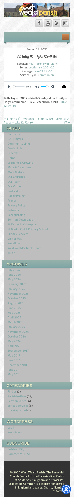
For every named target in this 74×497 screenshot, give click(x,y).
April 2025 (14, 317)
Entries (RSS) (16, 449)
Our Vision (14, 186)
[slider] (18, 86)
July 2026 (14, 270)
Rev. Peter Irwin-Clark (43, 63)
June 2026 (14, 274)
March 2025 (15, 322)
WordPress (15, 432)
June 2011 (14, 369)
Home (11, 158)
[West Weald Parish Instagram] (65, 23)
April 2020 (14, 346)
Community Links (19, 143)
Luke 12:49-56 (43, 71)
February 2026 (17, 284)
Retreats (13, 210)
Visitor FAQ (15, 238)
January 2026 (16, 289)
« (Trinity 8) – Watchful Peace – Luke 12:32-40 (19, 120)
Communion (46, 75)
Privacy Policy (16, 205)
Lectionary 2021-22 (41, 67)
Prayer (12, 200)
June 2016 (14, 360)
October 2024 (17, 336)
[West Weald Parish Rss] (56, 23)
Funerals (13, 153)
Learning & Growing (20, 162)
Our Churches (16, 177)
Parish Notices (17, 396)
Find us (12, 391)
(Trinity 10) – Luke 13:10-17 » (54, 120)
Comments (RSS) (19, 454)
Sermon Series (17, 401)
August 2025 (16, 303)
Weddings (14, 243)
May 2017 (14, 355)
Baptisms (14, 134)
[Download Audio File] (64, 86)
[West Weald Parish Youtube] (48, 23)
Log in (11, 427)
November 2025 (18, 293)
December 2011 (17, 365)
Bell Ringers (15, 139)
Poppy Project (17, 196)
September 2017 (18, 350)
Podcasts (14, 191)
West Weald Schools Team (24, 248)
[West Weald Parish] (37, 10)
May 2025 (14, 312)
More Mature (16, 172)
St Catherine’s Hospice (22, 224)
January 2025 (16, 327)
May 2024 (14, 341)
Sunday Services (18, 234)
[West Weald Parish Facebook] (39, 23)
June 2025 (14, 308)
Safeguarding (16, 215)
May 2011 (14, 374)
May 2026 (14, 279)
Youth (11, 253)
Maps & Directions (19, 167)
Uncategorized (17, 410)
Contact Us (15, 148)
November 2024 (18, 332)
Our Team (14, 181)
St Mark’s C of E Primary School (28, 229)
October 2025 (17, 298)
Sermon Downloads (20, 219)
